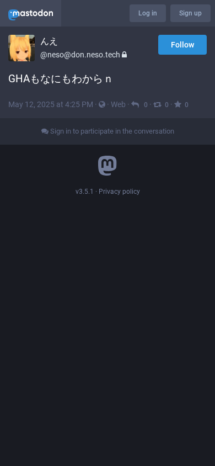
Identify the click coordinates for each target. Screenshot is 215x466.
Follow (182, 44)
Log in (147, 13)
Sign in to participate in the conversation (111, 131)
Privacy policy (119, 191)
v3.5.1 (85, 191)
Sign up (190, 13)
